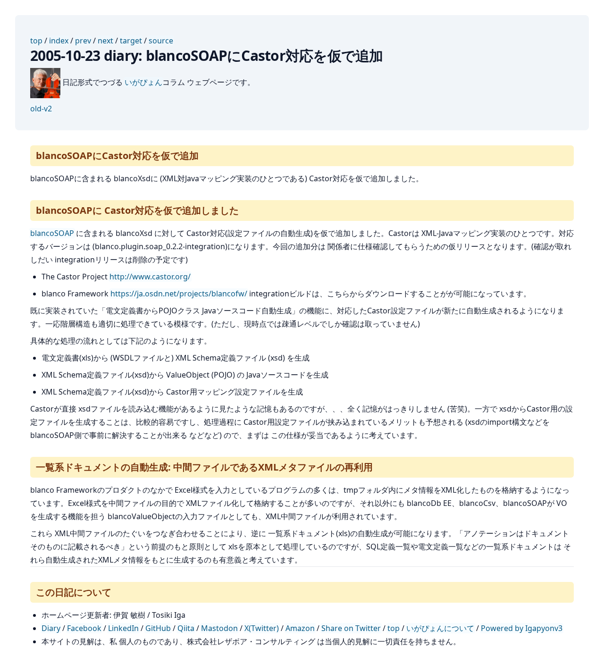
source (161, 40)
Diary (51, 628)
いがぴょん (143, 82)
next (105, 40)
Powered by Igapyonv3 (521, 628)
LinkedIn (123, 628)
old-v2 (41, 108)
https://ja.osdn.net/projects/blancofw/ (178, 293)
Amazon (300, 628)
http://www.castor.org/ (150, 276)
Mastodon (219, 628)
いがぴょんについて (440, 628)
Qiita (185, 628)
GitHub (158, 628)
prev (83, 40)
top (36, 40)
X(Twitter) (261, 628)
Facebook (84, 628)
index (58, 40)
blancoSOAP (52, 233)
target (131, 40)
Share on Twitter (351, 628)
